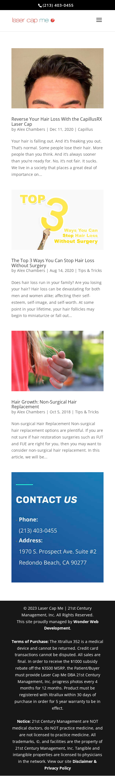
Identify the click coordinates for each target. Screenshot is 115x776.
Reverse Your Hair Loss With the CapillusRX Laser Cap (56, 121)
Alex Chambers (31, 129)
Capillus (85, 129)
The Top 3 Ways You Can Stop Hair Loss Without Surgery (52, 263)
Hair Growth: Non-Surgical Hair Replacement (44, 404)
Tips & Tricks (90, 270)
